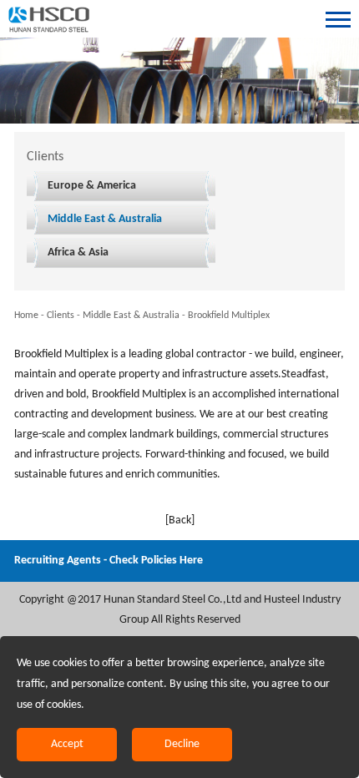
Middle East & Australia (105, 219)
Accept (67, 744)
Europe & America (92, 185)
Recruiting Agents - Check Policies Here (108, 560)
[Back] (180, 520)
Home (26, 316)
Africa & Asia (78, 252)
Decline (182, 744)
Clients (60, 316)
